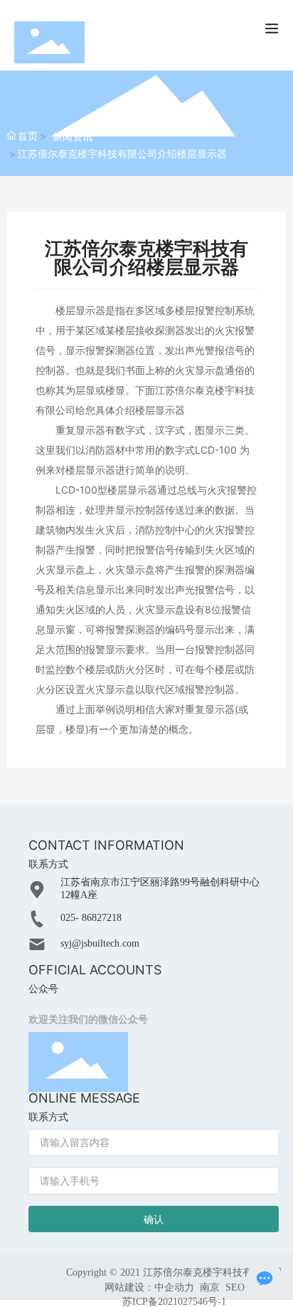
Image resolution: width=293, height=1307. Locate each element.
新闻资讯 (72, 136)
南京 (210, 1287)
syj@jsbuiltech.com (99, 943)
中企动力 (174, 1287)
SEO (235, 1287)
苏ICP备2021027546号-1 (174, 1302)
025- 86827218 (91, 917)
